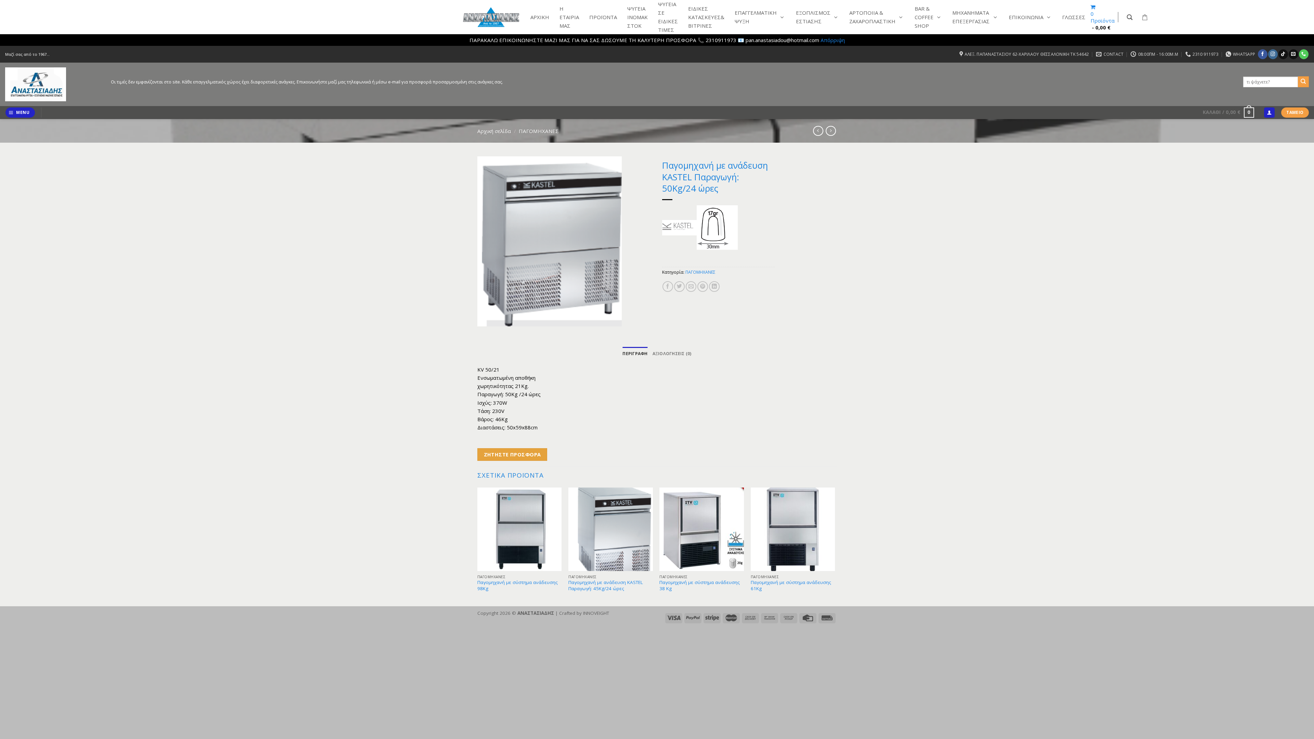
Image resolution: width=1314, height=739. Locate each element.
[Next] (834, 546)
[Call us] (1303, 54)
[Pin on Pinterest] (702, 286)
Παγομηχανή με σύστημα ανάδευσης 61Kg (791, 586)
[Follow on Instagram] (1272, 54)
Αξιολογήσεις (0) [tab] (672, 353)
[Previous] (478, 546)
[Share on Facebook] (667, 286)
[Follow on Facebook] (1262, 54)
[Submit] (1303, 81)
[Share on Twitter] (679, 286)
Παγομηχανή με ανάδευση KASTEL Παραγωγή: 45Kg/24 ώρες (605, 586)
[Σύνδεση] (1269, 112)
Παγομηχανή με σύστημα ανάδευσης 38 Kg (699, 586)
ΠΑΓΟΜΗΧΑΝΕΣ (539, 131)
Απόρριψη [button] (833, 40)
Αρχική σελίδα (494, 131)
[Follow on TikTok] (1283, 54)
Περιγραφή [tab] (634, 353)
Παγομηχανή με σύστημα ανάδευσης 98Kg (517, 586)
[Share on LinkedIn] (714, 286)
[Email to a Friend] (691, 286)
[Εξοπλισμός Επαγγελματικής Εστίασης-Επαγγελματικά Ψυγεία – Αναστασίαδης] (53, 84)
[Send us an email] (1293, 54)
